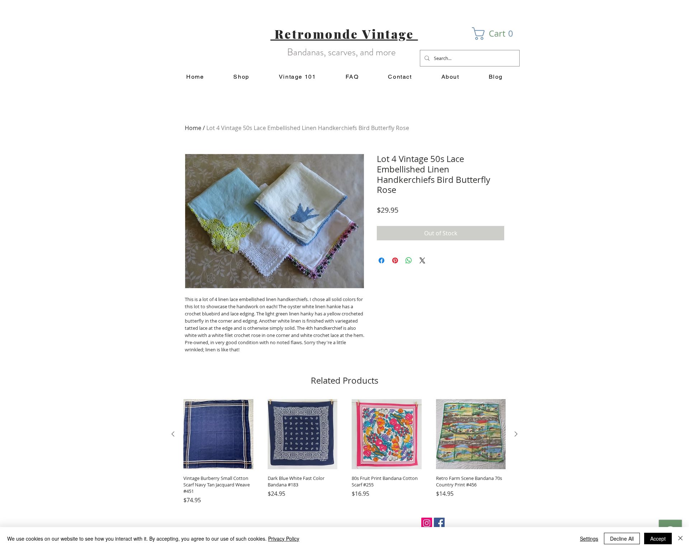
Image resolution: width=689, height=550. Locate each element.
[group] (344, 452)
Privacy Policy (283, 538)
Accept (658, 538)
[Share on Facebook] (381, 260)
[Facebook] (439, 523)
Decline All (622, 538)
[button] (496, 33)
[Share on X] (422, 260)
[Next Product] (516, 434)
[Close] (680, 538)
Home (193, 128)
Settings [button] (589, 538)
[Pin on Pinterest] (395, 260)
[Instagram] (426, 523)
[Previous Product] (173, 434)
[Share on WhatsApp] (408, 260)
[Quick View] (218, 434)
